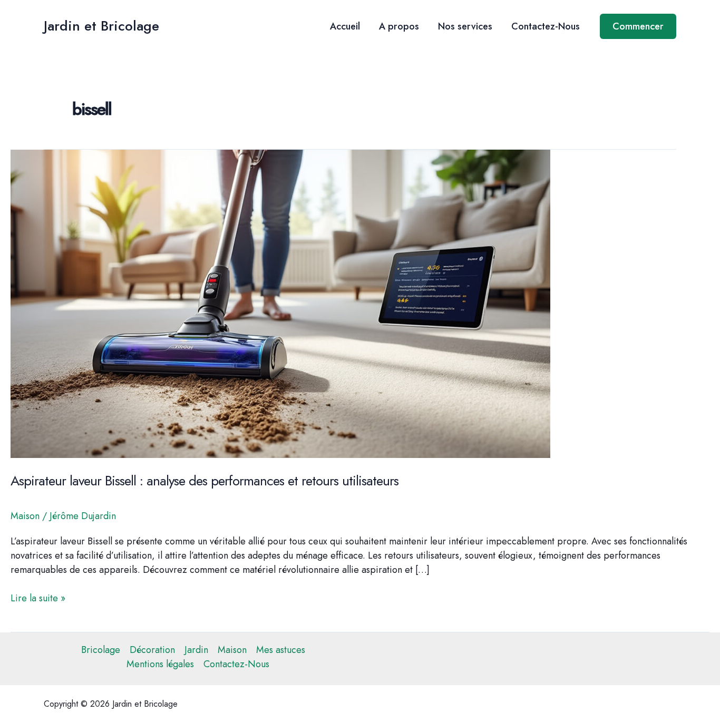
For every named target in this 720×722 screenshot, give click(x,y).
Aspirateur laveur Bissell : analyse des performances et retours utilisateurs (204, 481)
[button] (638, 26)
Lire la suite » (38, 598)
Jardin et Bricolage (101, 26)
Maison (25, 516)
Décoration (152, 650)
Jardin (196, 650)
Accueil (345, 26)
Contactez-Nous (545, 26)
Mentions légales (160, 664)
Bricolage (100, 650)
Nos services (465, 26)
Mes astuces (280, 650)
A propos (399, 26)
